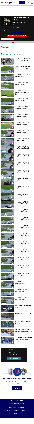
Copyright (16, 403)
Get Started (17, 388)
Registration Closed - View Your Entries (17, 35)
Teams (28, 42)
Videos (16, 42)
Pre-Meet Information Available (12, 54)
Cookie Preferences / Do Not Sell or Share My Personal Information (16, 412)
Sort (2, 50)
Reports (11, 42)
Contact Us (9, 410)
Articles (24, 42)
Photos (20, 42)
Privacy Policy (16, 410)
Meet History (4, 38)
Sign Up (22, 2)
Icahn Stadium (16, 25)
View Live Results (17, 32)
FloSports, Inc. (21, 403)
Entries (32, 42)
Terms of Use (23, 410)
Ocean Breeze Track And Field (15, 30)
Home (2, 42)
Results (5, 42)
